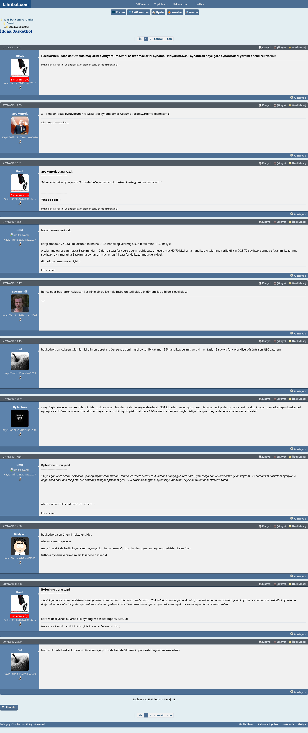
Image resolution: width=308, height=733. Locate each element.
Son (169, 39)
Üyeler (160, 12)
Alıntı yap (299, 97)
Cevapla (10, 707)
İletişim (302, 724)
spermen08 (20, 291)
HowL (20, 56)
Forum (120, 12)
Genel (10, 23)
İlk (140, 39)
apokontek (20, 113)
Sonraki (159, 39)
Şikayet (281, 47)
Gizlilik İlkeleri (246, 724)
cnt (19, 349)
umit (19, 230)
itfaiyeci (19, 534)
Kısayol (266, 47)
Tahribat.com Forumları (19, 19)
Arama (193, 12)
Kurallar (176, 12)
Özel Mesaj (299, 47)
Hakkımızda (288, 724)
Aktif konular (140, 12)
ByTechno (20, 407)
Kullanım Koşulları (268, 724)
